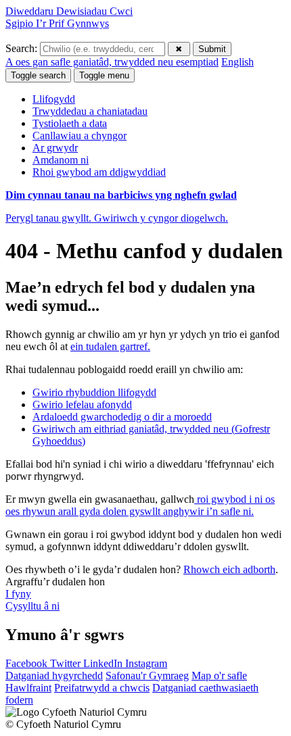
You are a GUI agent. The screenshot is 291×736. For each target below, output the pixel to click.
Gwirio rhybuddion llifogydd (94, 392)
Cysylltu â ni (32, 606)
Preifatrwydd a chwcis (102, 687)
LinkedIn (104, 663)
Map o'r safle (219, 675)
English (237, 62)
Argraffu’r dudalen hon (55, 581)
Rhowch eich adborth (229, 569)
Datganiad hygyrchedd (54, 675)
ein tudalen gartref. (110, 346)
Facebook (27, 663)
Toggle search (38, 75)
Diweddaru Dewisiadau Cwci (69, 11)
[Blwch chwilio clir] (179, 49)
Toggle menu (104, 75)
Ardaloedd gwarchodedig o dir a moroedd (122, 416)
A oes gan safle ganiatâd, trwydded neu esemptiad (112, 62)
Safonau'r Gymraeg (147, 675)
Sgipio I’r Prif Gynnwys (57, 23)
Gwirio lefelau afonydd (82, 404)
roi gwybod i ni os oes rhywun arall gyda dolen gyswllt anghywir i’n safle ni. (140, 505)
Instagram (146, 663)
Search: (22, 48)
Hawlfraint (28, 687)
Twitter (66, 663)
